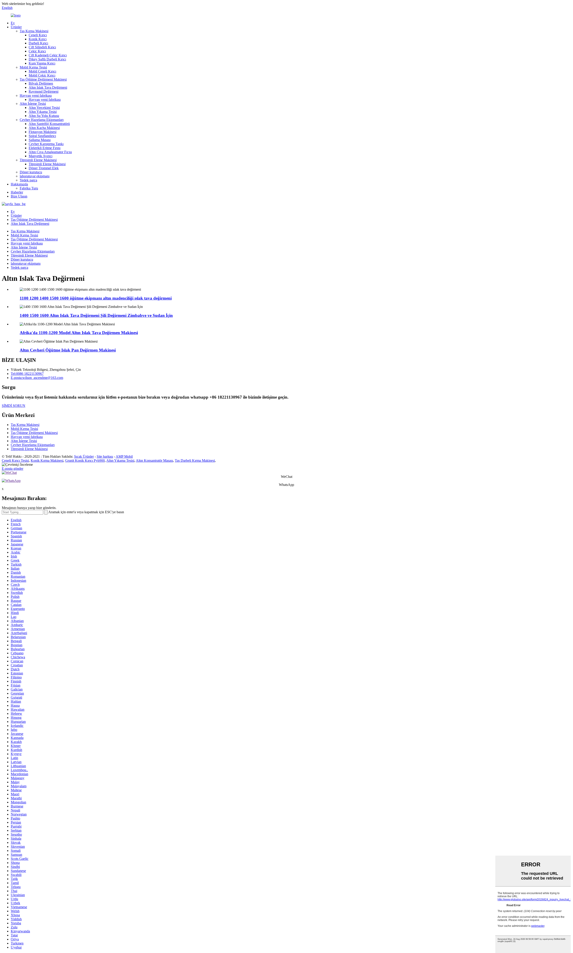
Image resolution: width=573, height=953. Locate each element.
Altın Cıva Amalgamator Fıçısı (50, 152)
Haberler (17, 192)
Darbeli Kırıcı (38, 43)
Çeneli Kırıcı (38, 35)
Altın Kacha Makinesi (44, 128)
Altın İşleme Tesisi (33, 103)
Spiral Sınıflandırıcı (42, 136)
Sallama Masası (40, 140)
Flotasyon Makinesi (42, 132)
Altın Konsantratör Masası (154, 460)
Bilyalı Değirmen (41, 83)
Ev (13, 23)
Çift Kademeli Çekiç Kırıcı (48, 55)
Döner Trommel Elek (44, 168)
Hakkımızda (19, 184)
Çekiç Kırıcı (37, 51)
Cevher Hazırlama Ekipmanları (42, 120)
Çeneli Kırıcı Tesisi (15, 460)
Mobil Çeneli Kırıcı (42, 71)
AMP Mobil (124, 456)
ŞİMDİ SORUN (13, 406)
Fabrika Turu (29, 188)
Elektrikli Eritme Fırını (44, 148)
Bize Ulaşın (19, 196)
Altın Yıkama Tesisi (43, 112)
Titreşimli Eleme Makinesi (38, 160)
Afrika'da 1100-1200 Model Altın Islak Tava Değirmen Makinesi (79, 332)
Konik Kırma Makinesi (47, 460)
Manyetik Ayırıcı (40, 156)
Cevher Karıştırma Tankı (46, 144)
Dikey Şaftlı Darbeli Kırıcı (47, 59)
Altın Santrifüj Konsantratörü (49, 124)
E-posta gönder (12, 468)
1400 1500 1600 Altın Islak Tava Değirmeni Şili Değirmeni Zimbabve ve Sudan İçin (96, 315)
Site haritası (105, 456)
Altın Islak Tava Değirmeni (48, 87)
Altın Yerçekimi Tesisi (44, 107)
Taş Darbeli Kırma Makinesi (195, 460)
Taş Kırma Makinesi (34, 31)
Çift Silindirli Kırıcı (42, 47)
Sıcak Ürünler (84, 456)
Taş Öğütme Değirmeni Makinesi (43, 79)
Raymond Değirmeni (43, 91)
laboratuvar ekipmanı (34, 176)
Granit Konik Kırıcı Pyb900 (85, 460)
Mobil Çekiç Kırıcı (42, 75)
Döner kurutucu (31, 172)
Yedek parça (28, 180)
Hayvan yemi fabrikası (36, 95)
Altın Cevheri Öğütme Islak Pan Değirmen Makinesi (68, 350)
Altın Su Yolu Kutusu (44, 116)
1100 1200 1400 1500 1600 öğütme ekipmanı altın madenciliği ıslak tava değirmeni (96, 298)
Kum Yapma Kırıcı (42, 63)
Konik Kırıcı (38, 39)
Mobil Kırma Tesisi (33, 67)
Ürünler (16, 27)
